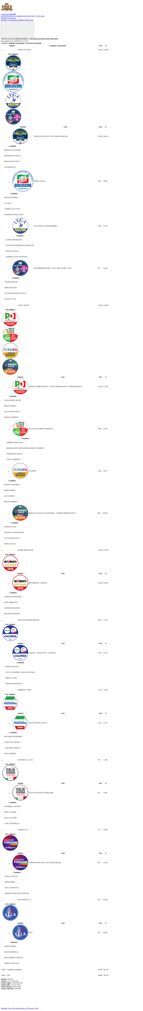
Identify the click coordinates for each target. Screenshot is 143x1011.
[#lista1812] (9, 387)
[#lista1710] (9, 793)
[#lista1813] (9, 429)
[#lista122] (9, 653)
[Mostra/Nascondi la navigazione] (17, 29)
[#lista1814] (9, 471)
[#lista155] (9, 137)
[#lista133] (9, 723)
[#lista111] (9, 863)
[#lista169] (9, 933)
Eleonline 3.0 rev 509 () (19, 1008)
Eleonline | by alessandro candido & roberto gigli (17, 20)
